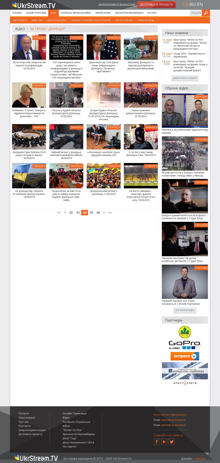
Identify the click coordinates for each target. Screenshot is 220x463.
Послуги (152, 12)
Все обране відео (185, 310)
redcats (200, 458)
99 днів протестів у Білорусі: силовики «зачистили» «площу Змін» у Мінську (183, 174)
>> (110, 212)
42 (71, 212)
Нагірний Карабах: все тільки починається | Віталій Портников (181, 302)
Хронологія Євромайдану (129, 12)
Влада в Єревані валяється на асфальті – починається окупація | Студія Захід (185, 217)
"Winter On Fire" (103, 12)
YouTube (164, 440)
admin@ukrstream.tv (173, 425)
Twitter (171, 440)
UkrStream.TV (20, 20)
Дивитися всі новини (185, 78)
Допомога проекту (31, 434)
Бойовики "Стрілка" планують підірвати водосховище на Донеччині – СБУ (29, 113)
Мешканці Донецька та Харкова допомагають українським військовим (140, 65)
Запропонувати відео (32, 430)
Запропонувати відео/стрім (116, 4)
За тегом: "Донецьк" (47, 29)
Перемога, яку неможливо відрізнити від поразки (185, 131)
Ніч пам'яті (69, 446)
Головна (17, 12)
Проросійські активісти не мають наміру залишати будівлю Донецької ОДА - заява (66, 195)
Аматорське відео (57, 20)
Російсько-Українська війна (76, 12)
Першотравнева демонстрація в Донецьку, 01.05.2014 (141, 113)
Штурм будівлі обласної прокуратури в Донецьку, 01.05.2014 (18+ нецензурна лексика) (103, 115)
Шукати (206, 13)
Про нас (24, 422)
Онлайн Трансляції (36, 12)
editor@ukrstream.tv (173, 420)
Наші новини (27, 417)
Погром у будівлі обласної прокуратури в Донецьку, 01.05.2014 (66, 113)
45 (91, 212)
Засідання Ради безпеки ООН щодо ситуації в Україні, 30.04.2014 (29, 155)
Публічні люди (146, 20)
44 (84, 212)
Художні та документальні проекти (90, 20)
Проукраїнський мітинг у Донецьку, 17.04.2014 (103, 192)
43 (78, 212)
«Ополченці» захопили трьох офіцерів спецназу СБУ (103, 154)
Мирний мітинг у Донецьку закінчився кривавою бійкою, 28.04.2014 (66, 155)
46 (98, 212)
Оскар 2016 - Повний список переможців (189, 55)
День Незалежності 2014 (78, 442)
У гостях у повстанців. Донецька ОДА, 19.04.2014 (140, 154)
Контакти (25, 426)
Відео (53, 12)
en (200, 4)
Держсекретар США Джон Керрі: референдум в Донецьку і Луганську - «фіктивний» (103, 67)
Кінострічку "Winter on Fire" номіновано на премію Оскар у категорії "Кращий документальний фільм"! (190, 66)
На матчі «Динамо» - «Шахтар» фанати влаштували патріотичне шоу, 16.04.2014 (141, 195)
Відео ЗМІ (37, 20)
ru (193, 4)
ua (185, 4)
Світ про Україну (124, 20)
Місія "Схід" (70, 438)
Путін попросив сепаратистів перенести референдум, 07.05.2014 (29, 65)
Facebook (156, 440)
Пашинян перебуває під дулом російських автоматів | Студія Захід (182, 260)
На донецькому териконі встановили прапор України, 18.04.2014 (29, 193)
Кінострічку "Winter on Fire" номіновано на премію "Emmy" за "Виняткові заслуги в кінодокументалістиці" (190, 44)
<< (59, 212)
